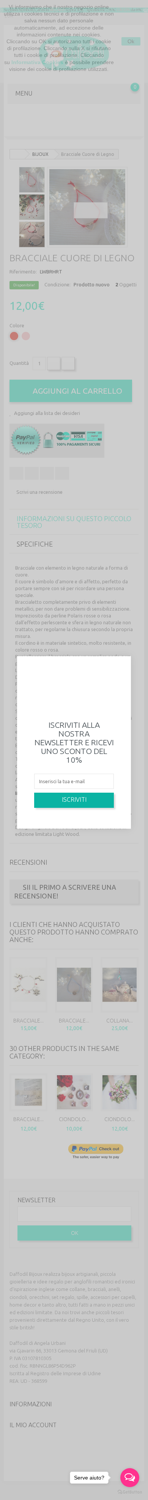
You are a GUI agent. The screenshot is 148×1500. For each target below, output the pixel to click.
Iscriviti (74, 799)
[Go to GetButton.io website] (130, 1492)
